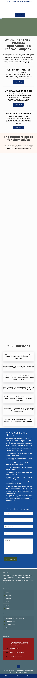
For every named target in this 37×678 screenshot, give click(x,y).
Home (7, 592)
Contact (8, 608)
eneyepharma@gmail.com (25, 1)
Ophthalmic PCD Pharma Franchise (8, 335)
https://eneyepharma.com (17, 656)
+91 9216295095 (11, 1)
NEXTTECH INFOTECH (21, 672)
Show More (18, 82)
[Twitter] (17, 3)
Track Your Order (10, 624)
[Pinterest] (22, 3)
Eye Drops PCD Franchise (8, 324)
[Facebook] (15, 3)
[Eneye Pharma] (18, 8)
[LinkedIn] (20, 3)
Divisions (8, 598)
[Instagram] (24, 3)
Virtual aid (8, 627)
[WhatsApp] (13, 3)
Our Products (9, 602)
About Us (8, 595)
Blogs (7, 605)
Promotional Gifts (10, 621)
